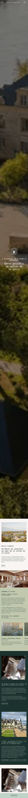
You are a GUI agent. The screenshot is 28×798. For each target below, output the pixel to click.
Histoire (4, 703)
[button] (25, 2)
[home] (13, 2)
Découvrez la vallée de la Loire (14, 760)
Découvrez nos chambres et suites (10, 616)
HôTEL (3, 565)
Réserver (14, 795)
